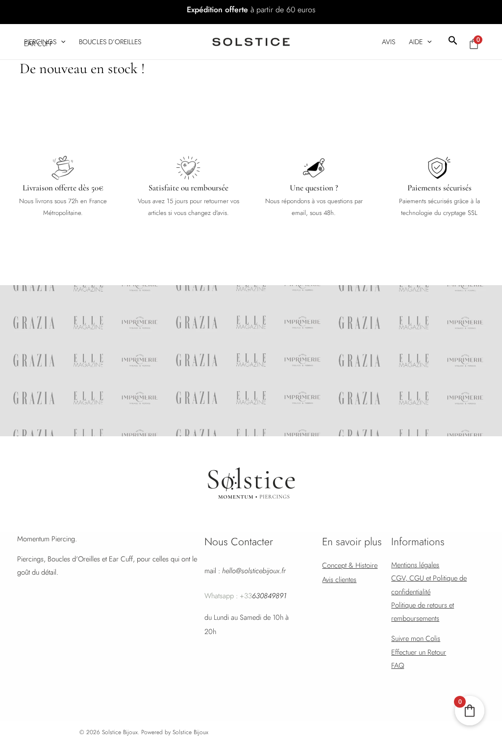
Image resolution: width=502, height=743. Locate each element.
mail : (245, 570)
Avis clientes (339, 579)
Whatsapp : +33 (245, 595)
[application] (60, 42)
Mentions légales (415, 564)
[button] (453, 41)
